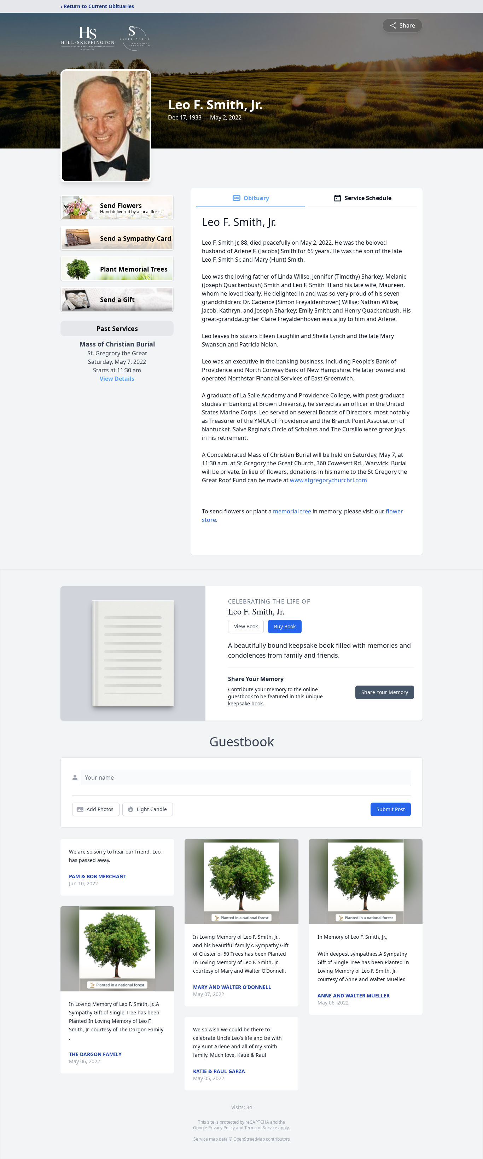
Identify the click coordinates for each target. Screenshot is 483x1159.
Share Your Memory (384, 692)
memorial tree (292, 511)
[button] (117, 948)
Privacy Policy (221, 1128)
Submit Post (391, 809)
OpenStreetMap (249, 1139)
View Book (246, 626)
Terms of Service (260, 1128)
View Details (117, 379)
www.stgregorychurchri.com (328, 480)
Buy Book (285, 626)
